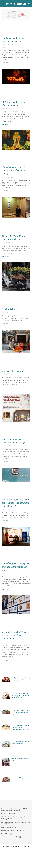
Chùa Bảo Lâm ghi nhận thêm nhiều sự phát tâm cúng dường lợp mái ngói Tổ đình (21, 727)
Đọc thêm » (5, 62)
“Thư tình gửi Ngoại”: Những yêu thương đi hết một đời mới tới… (21, 712)
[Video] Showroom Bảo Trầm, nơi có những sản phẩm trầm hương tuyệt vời (15, 502)
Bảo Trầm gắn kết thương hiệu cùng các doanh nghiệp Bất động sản (16, 566)
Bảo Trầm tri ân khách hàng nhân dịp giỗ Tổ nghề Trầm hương (15, 170)
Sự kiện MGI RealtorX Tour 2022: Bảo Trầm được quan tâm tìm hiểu (14, 635)
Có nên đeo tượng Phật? (19, 778)
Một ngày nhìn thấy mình (13, 370)
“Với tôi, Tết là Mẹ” (10, 308)
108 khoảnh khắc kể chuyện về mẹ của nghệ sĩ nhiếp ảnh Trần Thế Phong (21, 695)
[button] (3, 4)
